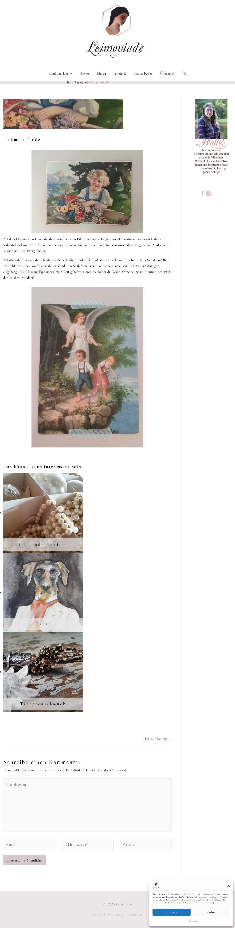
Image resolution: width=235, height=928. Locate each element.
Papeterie (119, 73)
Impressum (193, 921)
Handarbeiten (143, 73)
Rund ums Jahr (58, 73)
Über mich (167, 73)
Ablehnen (211, 912)
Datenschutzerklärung (108, 914)
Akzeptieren (171, 912)
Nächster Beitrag (157, 738)
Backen (85, 73)
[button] (228, 885)
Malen (101, 73)
